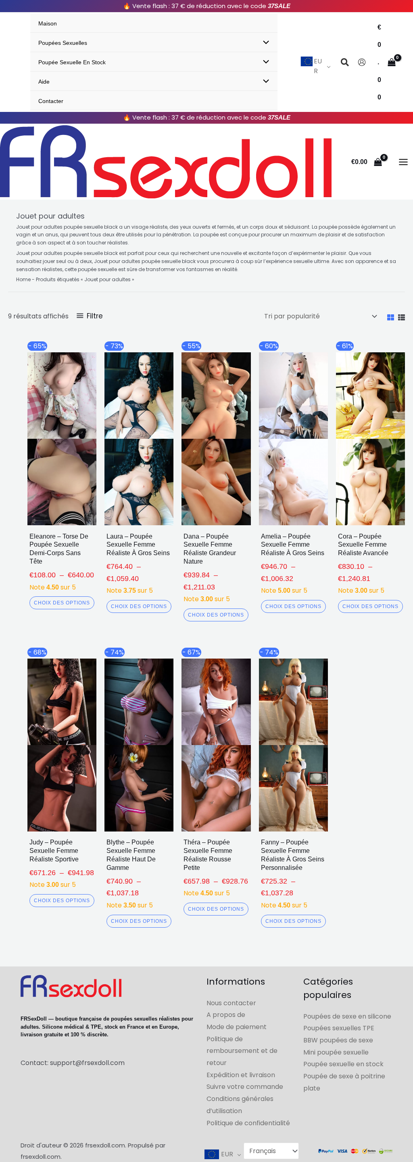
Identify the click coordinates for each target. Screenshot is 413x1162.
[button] (345, 63)
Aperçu (61, 518)
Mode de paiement (236, 1026)
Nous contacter (231, 1003)
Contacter (50, 101)
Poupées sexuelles (62, 43)
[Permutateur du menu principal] (403, 161)
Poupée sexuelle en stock (72, 62)
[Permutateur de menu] (264, 43)
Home (23, 279)
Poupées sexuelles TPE (338, 1028)
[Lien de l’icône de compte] (362, 62)
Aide (44, 81)
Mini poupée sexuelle (336, 1052)
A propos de (225, 1014)
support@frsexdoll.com (87, 1062)
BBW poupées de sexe (338, 1040)
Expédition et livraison (240, 1075)
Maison (47, 23)
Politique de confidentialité (248, 1123)
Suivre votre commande (244, 1086)
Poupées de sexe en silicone (347, 1016)
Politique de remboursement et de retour (241, 1050)
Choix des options (62, 603)
